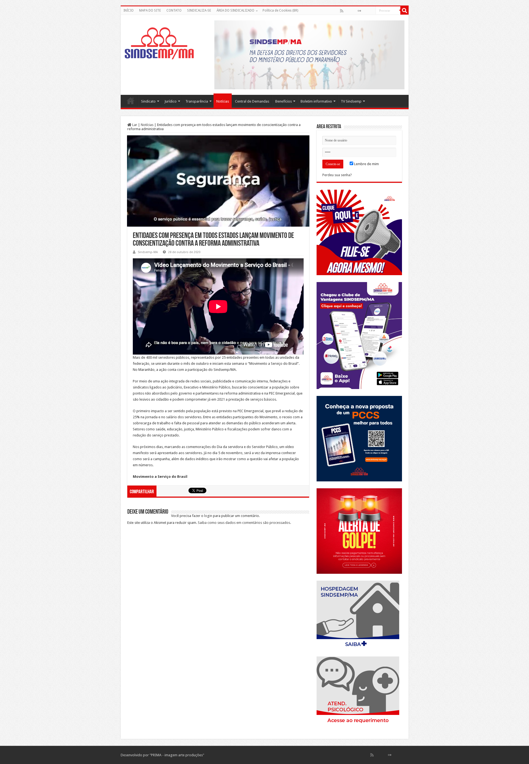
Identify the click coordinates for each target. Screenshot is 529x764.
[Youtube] (365, 10)
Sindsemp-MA (148, 252)
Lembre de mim (366, 164)
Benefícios (283, 101)
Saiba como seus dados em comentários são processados (244, 523)
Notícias (222, 101)
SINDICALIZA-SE (199, 10)
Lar (134, 125)
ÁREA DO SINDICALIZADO (235, 10)
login (208, 516)
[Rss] (341, 10)
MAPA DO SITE (150, 10)
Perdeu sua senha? (337, 175)
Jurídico (170, 101)
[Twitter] (353, 10)
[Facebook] (347, 10)
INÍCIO (128, 10)
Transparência (196, 101)
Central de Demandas (252, 101)
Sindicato (148, 101)
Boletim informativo (316, 101)
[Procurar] (404, 10)
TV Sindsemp (351, 101)
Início (130, 100)
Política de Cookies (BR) (280, 10)
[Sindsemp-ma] (159, 43)
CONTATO (174, 10)
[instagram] (371, 10)
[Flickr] (359, 10)
